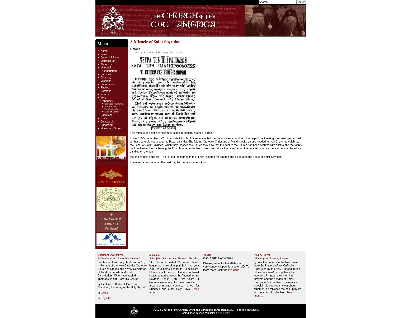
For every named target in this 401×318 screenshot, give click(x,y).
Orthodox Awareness (114, 104)
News (103, 54)
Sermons (105, 90)
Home (104, 50)
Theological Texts (112, 109)
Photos (104, 87)
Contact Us (107, 121)
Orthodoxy (106, 100)
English (105, 298)
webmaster (224, 313)
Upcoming (106, 124)
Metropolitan (107, 60)
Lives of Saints (111, 112)
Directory (105, 77)
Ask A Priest (262, 254)
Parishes (105, 74)
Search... (252, 2)
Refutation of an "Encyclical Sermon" (119, 258)
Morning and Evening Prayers (271, 258)
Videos (104, 94)
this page (233, 269)
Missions (105, 80)
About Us (106, 64)
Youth (103, 97)
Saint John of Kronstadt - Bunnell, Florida (173, 258)
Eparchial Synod (110, 57)
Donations (106, 114)
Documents (107, 84)
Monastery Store (110, 128)
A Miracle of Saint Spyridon (155, 42)
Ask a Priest (110, 106)
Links (103, 118)
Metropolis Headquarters (109, 69)
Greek (104, 292)
